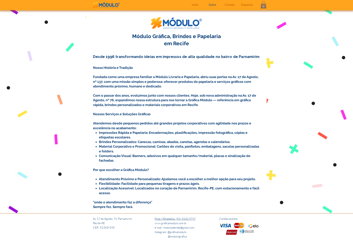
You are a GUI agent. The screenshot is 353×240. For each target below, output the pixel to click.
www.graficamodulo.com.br (171, 223)
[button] (263, 5)
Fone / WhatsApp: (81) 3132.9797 (175, 218)
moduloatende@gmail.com (178, 227)
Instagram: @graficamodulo (170, 232)
